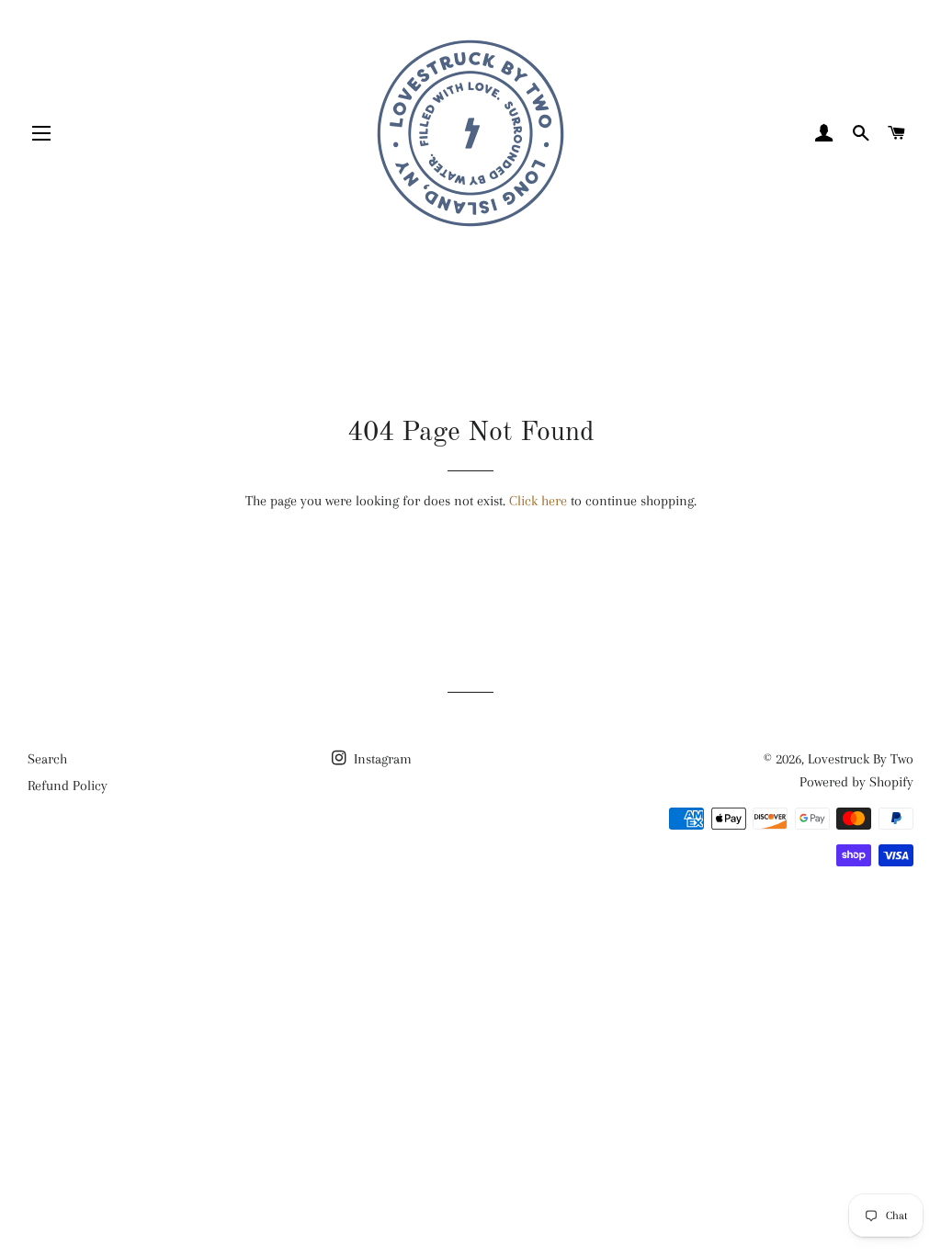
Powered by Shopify (856, 782)
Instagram (381, 759)
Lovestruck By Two (860, 759)
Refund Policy (68, 785)
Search (47, 759)
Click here (538, 500)
